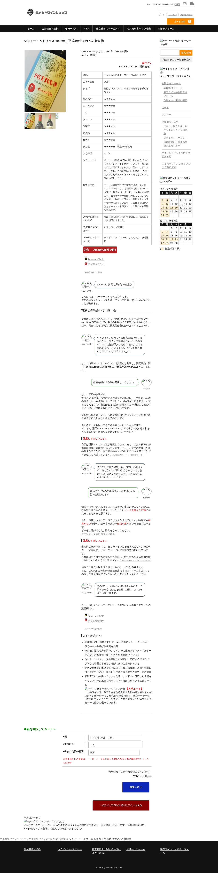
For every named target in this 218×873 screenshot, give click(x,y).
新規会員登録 (186, 14)
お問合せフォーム (171, 83)
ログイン (172, 14)
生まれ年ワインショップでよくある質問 (176, 165)
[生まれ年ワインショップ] (49, 15)
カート (165, 107)
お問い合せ (136, 787)
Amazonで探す (96, 259)
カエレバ (98, 272)
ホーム (31, 28)
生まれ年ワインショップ (13, 839)
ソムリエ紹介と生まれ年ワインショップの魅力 (175, 130)
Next (71, 92)
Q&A (86, 28)
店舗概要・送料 (50, 28)
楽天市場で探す (96, 264)
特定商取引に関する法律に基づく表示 (175, 144)
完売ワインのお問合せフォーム (175, 94)
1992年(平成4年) (57, 839)
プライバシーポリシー (175, 137)
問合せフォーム (166, 28)
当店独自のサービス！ (108, 28)
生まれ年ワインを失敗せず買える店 (176, 155)
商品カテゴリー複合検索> (176, 59)
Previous (19, 94)
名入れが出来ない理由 (139, 28)
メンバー (166, 114)
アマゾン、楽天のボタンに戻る (98, 533)
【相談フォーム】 (131, 570)
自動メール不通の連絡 (175, 100)
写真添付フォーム (173, 88)
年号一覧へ (71, 28)
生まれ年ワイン (37, 839)
